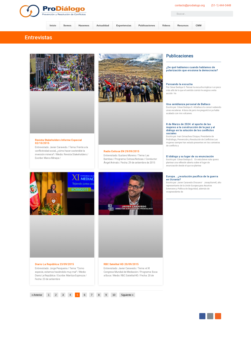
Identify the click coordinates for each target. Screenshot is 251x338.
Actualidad (102, 25)
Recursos (183, 25)
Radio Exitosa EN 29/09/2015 (121, 151)
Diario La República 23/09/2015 (54, 264)
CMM (198, 25)
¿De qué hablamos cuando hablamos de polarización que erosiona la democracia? (192, 69)
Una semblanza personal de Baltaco (188, 104)
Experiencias (123, 25)
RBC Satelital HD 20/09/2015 (121, 264)
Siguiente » (127, 294)
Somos (67, 25)
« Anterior (37, 294)
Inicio (53, 25)
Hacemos (84, 25)
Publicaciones (146, 25)
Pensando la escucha (179, 84)
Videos (166, 25)
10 (114, 294)
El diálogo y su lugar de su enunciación (190, 156)
